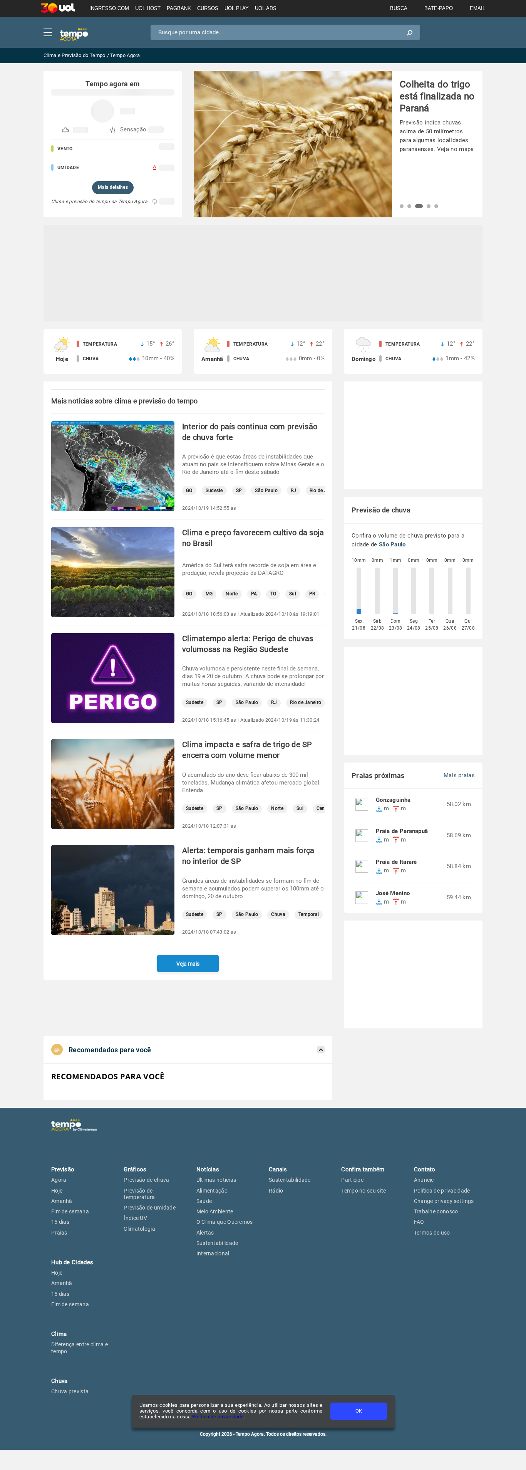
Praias (59, 1233)
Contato (425, 1169)
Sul (292, 593)
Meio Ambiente (214, 1211)
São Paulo (266, 490)
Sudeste (214, 490)
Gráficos (135, 1169)
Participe (352, 1180)
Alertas (205, 1233)
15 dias (60, 1222)
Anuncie (424, 1180)
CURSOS (207, 8)
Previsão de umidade (150, 1208)
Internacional (212, 1253)
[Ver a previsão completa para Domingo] (413, 351)
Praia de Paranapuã (402, 831)
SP (239, 490)
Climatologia (139, 1229)
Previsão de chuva (146, 1180)
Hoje (56, 1191)
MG (209, 593)
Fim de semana (70, 1211)
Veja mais (187, 964)
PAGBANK (179, 8)
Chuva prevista (70, 1391)
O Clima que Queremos (224, 1222)
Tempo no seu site (363, 1191)
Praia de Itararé (396, 862)
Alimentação (212, 1191)
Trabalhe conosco (436, 1211)
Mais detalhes (113, 187)
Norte (232, 593)
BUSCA (398, 8)
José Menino (393, 893)
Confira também (362, 1169)
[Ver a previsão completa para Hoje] (113, 351)
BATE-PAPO (438, 8)
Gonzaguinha (393, 800)
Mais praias (459, 775)
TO (273, 593)
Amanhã (61, 1201)
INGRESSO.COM (109, 8)
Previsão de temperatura (139, 1194)
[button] (402, 206)
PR (312, 593)
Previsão (62, 1169)
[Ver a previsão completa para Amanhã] (263, 351)
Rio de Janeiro (305, 702)
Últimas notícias (216, 1180)
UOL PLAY (236, 8)
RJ (294, 490)
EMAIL (477, 8)
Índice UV (135, 1218)
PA (254, 593)
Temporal (308, 914)
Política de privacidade (218, 1417)
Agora (59, 1180)
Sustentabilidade (217, 1243)
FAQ (419, 1222)
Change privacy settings (444, 1201)
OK (358, 1411)
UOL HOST (148, 8)
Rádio (276, 1191)
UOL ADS (265, 8)
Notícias (207, 1169)
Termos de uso (432, 1233)
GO (189, 490)
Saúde (204, 1201)
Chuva (278, 914)
